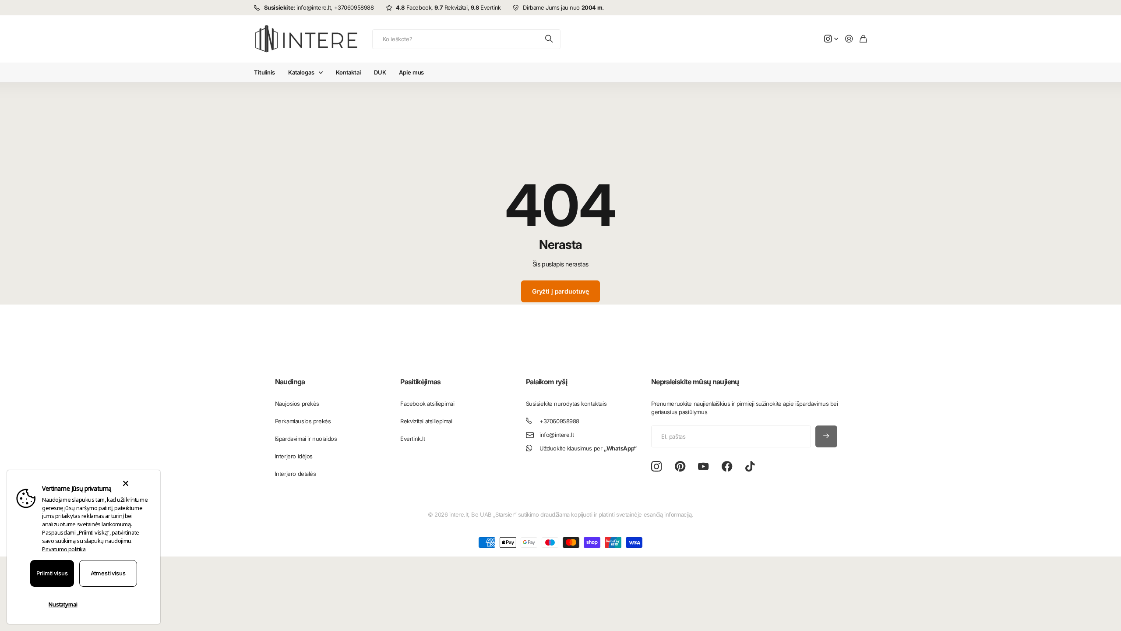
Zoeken (549, 39)
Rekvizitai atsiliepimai (426, 421)
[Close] (125, 483)
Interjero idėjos (294, 456)
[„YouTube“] (703, 466)
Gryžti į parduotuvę (560, 291)
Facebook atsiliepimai (427, 403)
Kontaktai (348, 72)
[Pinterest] (680, 466)
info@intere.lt (556, 434)
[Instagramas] (656, 466)
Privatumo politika (63, 549)
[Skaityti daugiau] (831, 39)
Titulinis (264, 72)
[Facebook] (727, 466)
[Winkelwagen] (863, 39)
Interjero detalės (295, 473)
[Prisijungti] (849, 39)
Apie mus (411, 72)
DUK (380, 72)
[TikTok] (749, 466)
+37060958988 (559, 421)
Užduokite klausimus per (588, 448)
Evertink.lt (412, 438)
